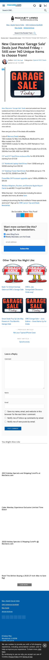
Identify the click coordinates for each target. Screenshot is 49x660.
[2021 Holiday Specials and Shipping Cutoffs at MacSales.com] (24, 458)
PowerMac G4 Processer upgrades (15, 178)
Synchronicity (24, 342)
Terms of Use (27, 657)
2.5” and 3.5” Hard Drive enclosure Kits (16, 156)
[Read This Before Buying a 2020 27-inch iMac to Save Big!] (24, 561)
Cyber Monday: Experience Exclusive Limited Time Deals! (22, 508)
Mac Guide (18, 28)
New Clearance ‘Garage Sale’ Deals (13, 108)
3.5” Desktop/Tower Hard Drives (14, 171)
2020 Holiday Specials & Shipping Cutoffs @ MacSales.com (20, 543)
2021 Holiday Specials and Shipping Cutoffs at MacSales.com (21, 474)
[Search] (45, 11)
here (25, 196)
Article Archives (29, 28)
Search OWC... (7, 10)
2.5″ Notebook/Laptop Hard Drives (14, 164)
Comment (8, 359)
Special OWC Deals (39, 60)
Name (7, 393)
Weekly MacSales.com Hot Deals (17, 237)
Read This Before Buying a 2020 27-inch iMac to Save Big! (24, 577)
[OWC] (24, 19)
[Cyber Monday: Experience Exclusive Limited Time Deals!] (24, 492)
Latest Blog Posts (12, 234)
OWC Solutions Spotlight (34, 25)
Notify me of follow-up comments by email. (25, 418)
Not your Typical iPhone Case (24, 333)
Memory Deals (12, 136)
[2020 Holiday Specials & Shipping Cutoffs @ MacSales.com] (24, 526)
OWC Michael (18, 60)
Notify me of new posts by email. (21, 422)
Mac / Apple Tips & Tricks (15, 25)
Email (6, 402)
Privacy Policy (14, 657)
